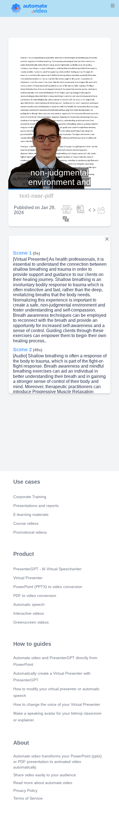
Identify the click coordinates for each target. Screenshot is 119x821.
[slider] (27, 173)
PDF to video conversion (34, 595)
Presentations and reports (36, 505)
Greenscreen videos (31, 622)
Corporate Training (29, 496)
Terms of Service (28, 798)
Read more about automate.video (42, 782)
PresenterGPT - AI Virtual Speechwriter (47, 569)
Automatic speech (29, 604)
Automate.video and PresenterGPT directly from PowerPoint (55, 661)
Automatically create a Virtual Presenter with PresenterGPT (51, 676)
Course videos (25, 523)
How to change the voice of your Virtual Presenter (56, 704)
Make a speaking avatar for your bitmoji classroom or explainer (57, 716)
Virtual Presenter (28, 578)
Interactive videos (28, 613)
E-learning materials (30, 514)
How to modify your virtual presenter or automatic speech (56, 692)
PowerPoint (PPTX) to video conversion (47, 586)
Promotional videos (30, 532)
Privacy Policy (25, 790)
